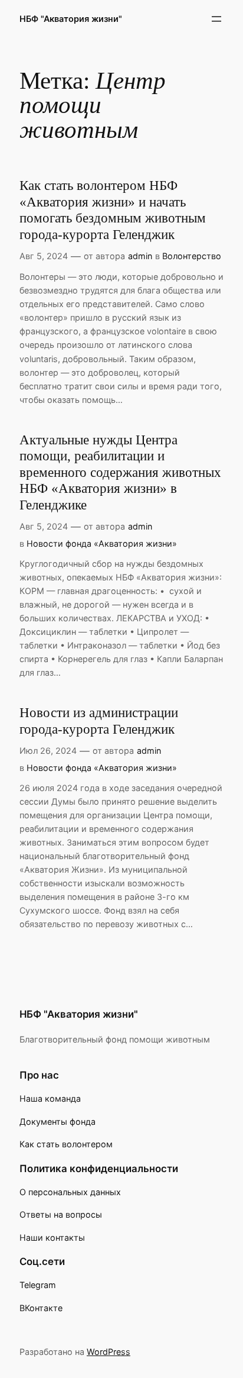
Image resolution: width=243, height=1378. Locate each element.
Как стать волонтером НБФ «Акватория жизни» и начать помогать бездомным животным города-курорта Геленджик (112, 210)
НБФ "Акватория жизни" (70, 19)
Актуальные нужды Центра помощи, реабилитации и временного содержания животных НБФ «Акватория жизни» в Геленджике (120, 472)
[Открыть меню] (216, 19)
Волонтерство (191, 256)
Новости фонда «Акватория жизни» (102, 543)
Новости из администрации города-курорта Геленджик (98, 721)
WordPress (108, 1352)
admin (140, 256)
